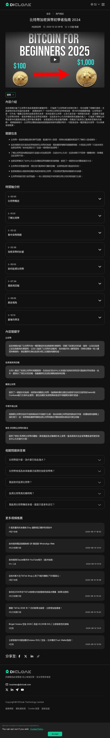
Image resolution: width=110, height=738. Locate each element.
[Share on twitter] (6, 689)
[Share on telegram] (17, 689)
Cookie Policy (36, 729)
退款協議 (46, 708)
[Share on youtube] (22, 689)
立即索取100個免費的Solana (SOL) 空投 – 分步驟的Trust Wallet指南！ (41, 640)
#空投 (11, 628)
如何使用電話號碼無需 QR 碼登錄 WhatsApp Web (32, 543)
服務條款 (9, 708)
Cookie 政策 (33, 708)
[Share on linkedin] (12, 689)
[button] (95, 4)
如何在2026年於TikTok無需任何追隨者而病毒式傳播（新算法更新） (39, 592)
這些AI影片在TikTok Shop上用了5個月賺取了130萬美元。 (35, 576)
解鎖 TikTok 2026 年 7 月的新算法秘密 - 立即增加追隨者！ (35, 608)
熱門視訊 (60, 13)
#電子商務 (13, 531)
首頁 (48, 13)
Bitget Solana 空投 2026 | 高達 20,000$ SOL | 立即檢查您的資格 (39, 624)
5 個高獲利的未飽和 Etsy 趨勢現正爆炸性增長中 (30, 527)
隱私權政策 (21, 708)
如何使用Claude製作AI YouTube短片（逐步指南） (31, 559)
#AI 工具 (12, 564)
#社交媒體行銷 (15, 548)
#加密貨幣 (36, 27)
